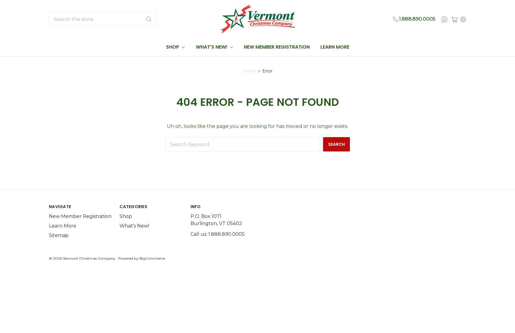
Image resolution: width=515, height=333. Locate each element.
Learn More (334, 47)
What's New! (212, 47)
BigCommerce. (152, 258)
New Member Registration (277, 47)
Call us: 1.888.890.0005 (217, 234)
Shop (173, 47)
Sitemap (59, 235)
